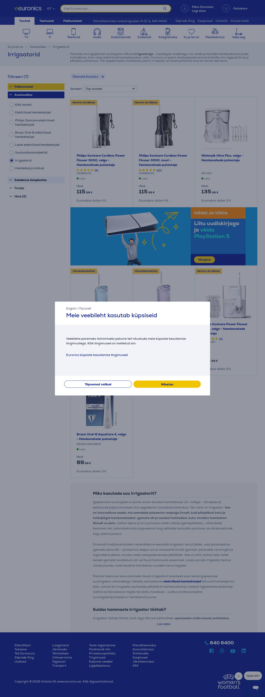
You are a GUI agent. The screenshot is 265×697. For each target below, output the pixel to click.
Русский (85, 308)
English (71, 308)
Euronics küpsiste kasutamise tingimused (97, 355)
